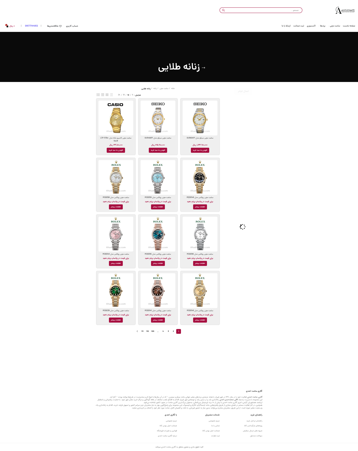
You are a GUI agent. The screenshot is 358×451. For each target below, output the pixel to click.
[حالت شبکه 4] (98, 95)
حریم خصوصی (214, 421)
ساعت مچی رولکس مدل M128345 (158, 310)
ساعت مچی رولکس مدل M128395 (158, 254)
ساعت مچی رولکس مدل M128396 (200, 254)
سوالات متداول (256, 435)
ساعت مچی (164, 88)
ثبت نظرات (215, 435)
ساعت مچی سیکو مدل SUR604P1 (200, 138)
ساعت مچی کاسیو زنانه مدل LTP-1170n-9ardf (115, 140)
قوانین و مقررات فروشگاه (167, 430)
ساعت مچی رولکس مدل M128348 (200, 310)
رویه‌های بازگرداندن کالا (253, 425)
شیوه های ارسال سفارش (252, 430)
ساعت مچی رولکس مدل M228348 (200, 197)
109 (152, 331)
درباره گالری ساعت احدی (167, 435)
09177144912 (31, 26)
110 (147, 331)
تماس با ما (215, 425)
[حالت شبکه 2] (107, 95)
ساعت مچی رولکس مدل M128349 (116, 254)
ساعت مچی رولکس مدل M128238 (116, 310)
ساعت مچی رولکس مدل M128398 (116, 197)
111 (142, 331)
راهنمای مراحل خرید (254, 421)
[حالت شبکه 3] (102, 95)
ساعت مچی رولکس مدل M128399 (158, 197)
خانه (173, 88)
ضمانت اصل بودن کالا (211, 430)
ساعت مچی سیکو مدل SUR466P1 (158, 138)
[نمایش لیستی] (111, 95)
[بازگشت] (203, 68)
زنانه (155, 88)
